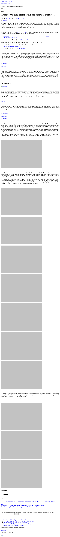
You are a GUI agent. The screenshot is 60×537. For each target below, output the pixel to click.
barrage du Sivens (21, 32)
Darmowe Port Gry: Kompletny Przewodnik (14, 525)
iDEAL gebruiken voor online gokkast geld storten (15, 522)
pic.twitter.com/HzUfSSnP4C (14, 46)
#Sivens (5, 46)
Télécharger (3, 530)
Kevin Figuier (9, 18)
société (2, 504)
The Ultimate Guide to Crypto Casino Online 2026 (15, 520)
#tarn (5, 44)
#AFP (47, 36)
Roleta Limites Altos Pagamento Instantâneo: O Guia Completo (18, 523)
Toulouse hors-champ (6, 3)
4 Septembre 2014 (23, 48)
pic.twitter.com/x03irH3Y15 (10, 37)
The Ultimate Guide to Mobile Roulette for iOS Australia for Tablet (19, 521)
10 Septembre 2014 (24, 39)
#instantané (6, 36)
